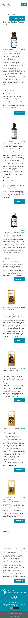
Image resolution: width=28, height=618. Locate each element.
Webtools (18, 605)
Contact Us (17, 616)
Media (26, 615)
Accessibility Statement (14, 602)
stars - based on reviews (16, 613)
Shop (17, 615)
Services (12, 615)
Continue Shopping (17, 18)
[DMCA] (14, 608)
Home (1, 615)
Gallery (21, 615)
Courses (11, 616)
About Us (7, 615)
